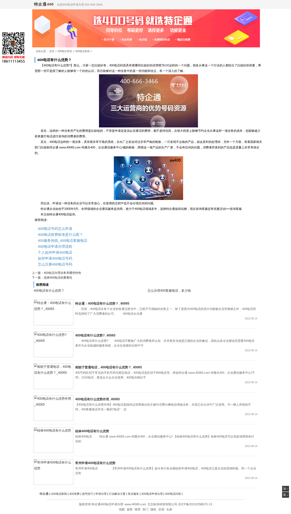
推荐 (138, 509)
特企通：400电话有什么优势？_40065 (102, 303)
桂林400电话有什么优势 (92, 431)
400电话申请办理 (152, 493)
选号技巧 (87, 493)
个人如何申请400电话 (55, 252)
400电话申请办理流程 (55, 246)
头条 (169, 509)
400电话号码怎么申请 (55, 229)
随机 (153, 509)
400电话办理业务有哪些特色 (62, 272)
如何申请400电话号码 (55, 258)
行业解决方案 (117, 493)
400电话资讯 (65, 51)
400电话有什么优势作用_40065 (97, 399)
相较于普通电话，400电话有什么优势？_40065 (108, 367)
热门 (145, 509)
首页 (51, 51)
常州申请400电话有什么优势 (95, 463)
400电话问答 (173, 493)
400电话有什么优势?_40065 (95, 335)
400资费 (74, 493)
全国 (161, 509)
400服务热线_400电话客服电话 (62, 241)
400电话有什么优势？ (49, 290)
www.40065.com (135, 504)
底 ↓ (285, 494)
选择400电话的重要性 (58, 277)
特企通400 (44, 4)
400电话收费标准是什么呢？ (60, 235)
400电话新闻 (82, 51)
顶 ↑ (285, 488)
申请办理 (101, 493)
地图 (122, 509)
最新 (130, 509)
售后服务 (133, 493)
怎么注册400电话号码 (55, 264)
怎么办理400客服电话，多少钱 (169, 290)
